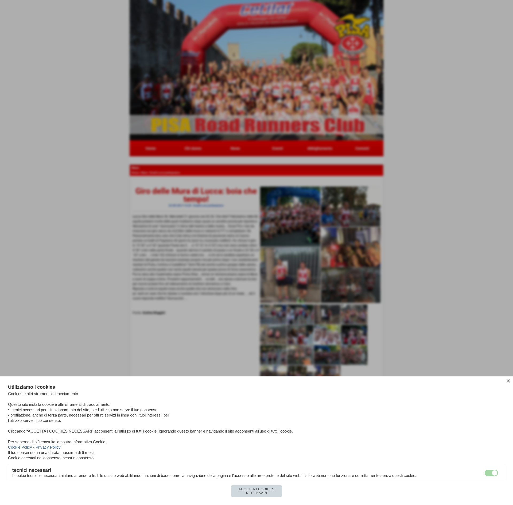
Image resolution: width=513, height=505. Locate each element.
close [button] (508, 381)
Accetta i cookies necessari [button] (256, 491)
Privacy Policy (48, 447)
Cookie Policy (20, 447)
